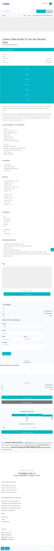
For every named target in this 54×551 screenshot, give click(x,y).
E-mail (7, 549)
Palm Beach (33, 447)
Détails (27, 69)
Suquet (7, 449)
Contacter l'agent (27, 397)
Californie (34, 442)
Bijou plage (29, 442)
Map (27, 95)
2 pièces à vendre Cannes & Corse (8, 487)
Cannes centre (40, 442)
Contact (27, 100)
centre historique (6, 445)
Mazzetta (3, 447)
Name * (4, 330)
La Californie (34, 445)
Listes (29, 15)
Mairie (49, 445)
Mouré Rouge (18, 447)
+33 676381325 (7, 534)
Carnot (45, 442)
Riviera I (3, 449)
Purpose (4, 323)
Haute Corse (21, 445)
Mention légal (4, 517)
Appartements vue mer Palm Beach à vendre (11, 508)
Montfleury (8, 447)
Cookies (3, 519)
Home (25, 15)
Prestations (27, 84)
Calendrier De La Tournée (27, 432)
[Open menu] (50, 3)
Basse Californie (14, 442)
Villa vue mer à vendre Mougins (8, 510)
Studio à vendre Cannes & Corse (8, 485)
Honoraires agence (5, 521)
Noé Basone (7, 305)
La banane (28, 445)
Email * (4, 336)
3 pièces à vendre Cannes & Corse (8, 490)
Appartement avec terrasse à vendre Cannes (11, 503)
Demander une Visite (27, 402)
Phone (25, 336)
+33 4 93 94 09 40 (48, 311)
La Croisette (42, 445)
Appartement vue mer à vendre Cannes (10, 501)
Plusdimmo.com (27, 362)
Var (11, 449)
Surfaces (27, 79)
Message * (4, 342)
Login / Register (45, 3)
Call (3, 549)
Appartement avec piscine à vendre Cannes (11, 505)
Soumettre (6, 354)
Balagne (3, 442)
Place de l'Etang (46, 447)
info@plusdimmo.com (8, 537)
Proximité (27, 89)
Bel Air (24, 442)
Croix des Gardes (14, 445)
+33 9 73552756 (7, 532)
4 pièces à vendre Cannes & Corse (8, 492)
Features (27, 74)
